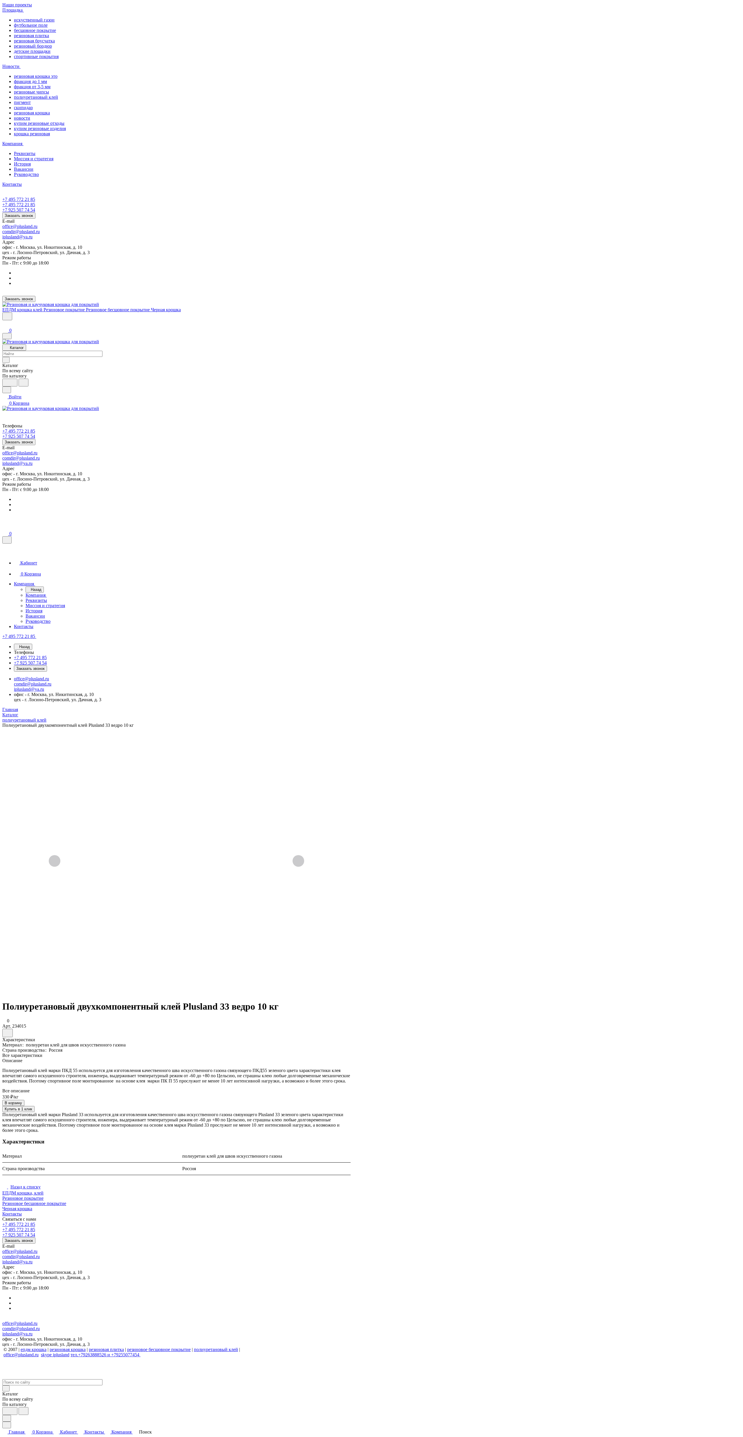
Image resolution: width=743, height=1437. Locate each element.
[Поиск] (7, 316)
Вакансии (23, 169)
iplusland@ (12, 236)
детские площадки (32, 51)
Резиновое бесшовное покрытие (34, 1203)
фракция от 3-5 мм (32, 86)
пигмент (22, 102)
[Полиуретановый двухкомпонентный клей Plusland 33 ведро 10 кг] (176, 861)
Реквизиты (24, 153)
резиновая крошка (32, 112)
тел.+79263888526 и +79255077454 (105, 1354)
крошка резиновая (32, 133)
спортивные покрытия (36, 56)
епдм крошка (33, 1349)
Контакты (12, 1213)
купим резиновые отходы (39, 123)
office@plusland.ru (19, 226)
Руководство (26, 174)
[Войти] (5, 323)
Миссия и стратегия (33, 158)
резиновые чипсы (31, 91)
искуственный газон (34, 19)
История (22, 163)
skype (47, 1354)
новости (22, 118)
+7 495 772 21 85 (18, 199)
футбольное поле (31, 25)
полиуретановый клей (36, 97)
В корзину (13, 1103)
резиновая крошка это (35, 76)
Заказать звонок (19, 215)
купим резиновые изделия (40, 128)
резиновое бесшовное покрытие (159, 1349)
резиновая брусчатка (34, 40)
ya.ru (28, 236)
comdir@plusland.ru (21, 231)
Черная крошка (17, 1208)
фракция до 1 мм (30, 81)
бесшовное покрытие (35, 30)
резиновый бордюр (33, 46)
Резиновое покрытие (23, 1198)
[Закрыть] (7, 540)
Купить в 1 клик (18, 1109)
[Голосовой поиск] (9, 382)
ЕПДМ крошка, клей (23, 1192)
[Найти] (23, 382)
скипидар (23, 107)
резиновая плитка (31, 35)
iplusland (61, 1354)
